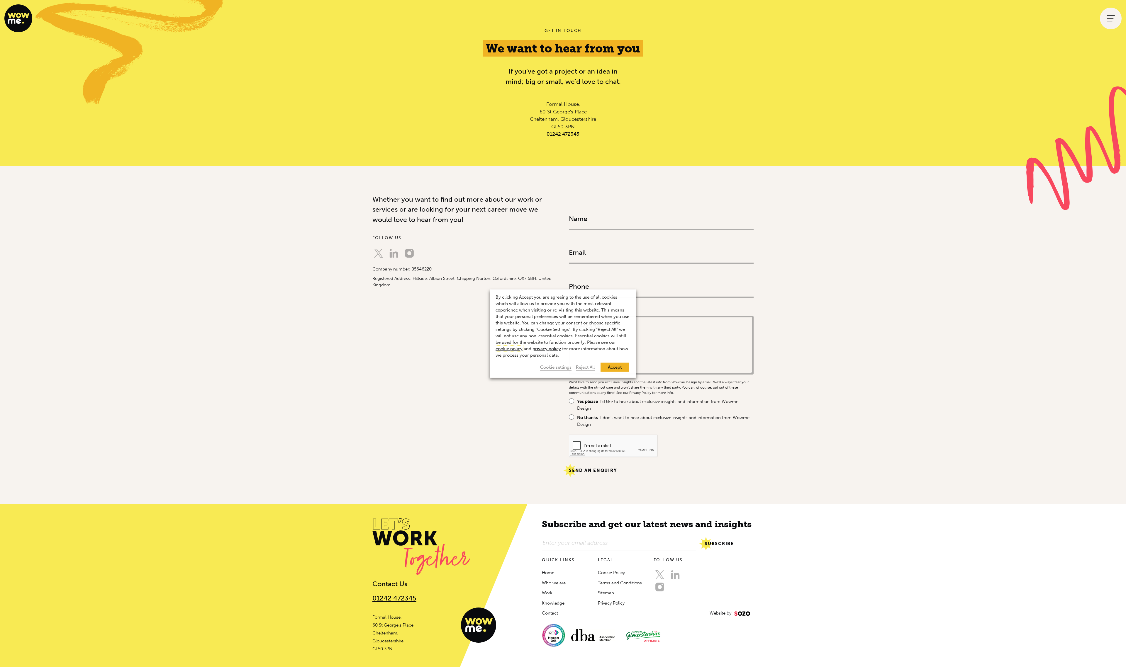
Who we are (554, 583)
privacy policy (547, 348)
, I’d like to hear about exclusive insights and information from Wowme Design (657, 405)
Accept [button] (615, 367)
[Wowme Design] (18, 18)
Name (576, 205)
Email (576, 239)
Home (548, 572)
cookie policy (509, 348)
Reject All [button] (585, 367)
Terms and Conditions (620, 583)
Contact (550, 613)
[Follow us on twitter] (378, 253)
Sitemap (606, 592)
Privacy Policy (611, 603)
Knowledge (553, 603)
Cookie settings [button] (556, 367)
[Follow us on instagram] (409, 253)
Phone (576, 273)
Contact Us (389, 584)
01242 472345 (563, 134)
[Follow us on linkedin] (394, 253)
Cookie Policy (611, 572)
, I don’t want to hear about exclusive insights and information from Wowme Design (663, 421)
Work (547, 592)
